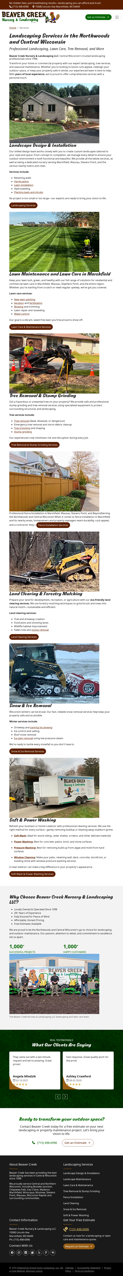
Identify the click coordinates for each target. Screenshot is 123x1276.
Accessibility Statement (88, 1267)
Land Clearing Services (24, 637)
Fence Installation (73, 1197)
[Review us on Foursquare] (46, 1252)
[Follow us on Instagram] (19, 1252)
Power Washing (23, 841)
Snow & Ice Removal (74, 1209)
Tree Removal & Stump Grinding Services (34, 444)
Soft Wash (20, 835)
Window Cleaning (24, 857)
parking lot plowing (41, 727)
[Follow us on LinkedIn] (25, 1252)
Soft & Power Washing (76, 1215)
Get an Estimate (96, 17)
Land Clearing (71, 1203)
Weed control (21, 314)
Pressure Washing (25, 847)
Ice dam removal (23, 738)
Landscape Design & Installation (81, 1173)
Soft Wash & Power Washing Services (32, 874)
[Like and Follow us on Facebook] (12, 1252)
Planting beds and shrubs (28, 192)
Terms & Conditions (84, 1271)
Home (12, 27)
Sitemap (69, 1267)
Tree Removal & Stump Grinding (81, 1191)
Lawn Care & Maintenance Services (31, 327)
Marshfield (15, 1192)
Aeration (19, 303)
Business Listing (34, 1271)
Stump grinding (23, 431)
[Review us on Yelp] (39, 1252)
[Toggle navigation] (117, 17)
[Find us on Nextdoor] (53, 1252)
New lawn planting (24, 299)
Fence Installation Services (53, 525)
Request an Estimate (77, 1246)
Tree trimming (22, 428)
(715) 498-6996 (20, 6)
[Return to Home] (31, 17)
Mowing (18, 306)
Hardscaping (21, 181)
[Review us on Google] (32, 1252)
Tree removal (21, 421)
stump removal (40, 630)
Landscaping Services (23, 205)
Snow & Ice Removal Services (27, 751)
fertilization (35, 303)
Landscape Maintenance (77, 1179)
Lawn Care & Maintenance (78, 1185)
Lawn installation (23, 185)
